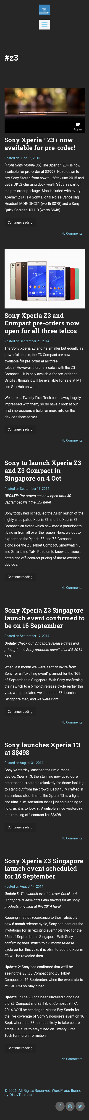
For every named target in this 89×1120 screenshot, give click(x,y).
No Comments (72, 233)
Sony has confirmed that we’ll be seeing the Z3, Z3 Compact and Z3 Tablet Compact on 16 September (39, 973)
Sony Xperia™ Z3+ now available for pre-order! (40, 144)
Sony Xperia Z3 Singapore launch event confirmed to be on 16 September (45, 618)
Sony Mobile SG (27, 165)
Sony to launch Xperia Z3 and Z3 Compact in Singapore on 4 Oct (43, 470)
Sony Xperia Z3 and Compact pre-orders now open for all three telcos (42, 323)
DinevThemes (20, 1095)
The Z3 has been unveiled (43, 997)
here (8, 656)
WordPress (61, 1090)
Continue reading (22, 223)
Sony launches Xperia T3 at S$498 (42, 749)
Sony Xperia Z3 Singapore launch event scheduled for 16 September (44, 868)
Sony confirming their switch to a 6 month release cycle (39, 943)
